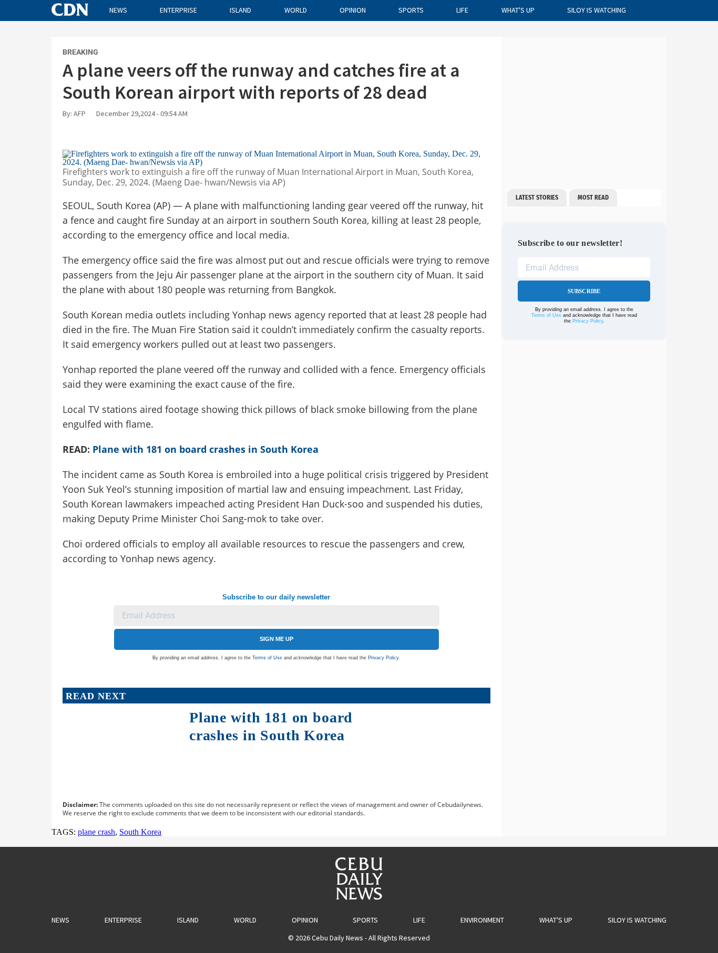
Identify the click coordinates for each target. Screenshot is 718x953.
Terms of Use (267, 657)
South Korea (140, 831)
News (118, 10)
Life (462, 10)
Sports (411, 10)
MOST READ (593, 197)
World (295, 10)
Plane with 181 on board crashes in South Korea (206, 449)
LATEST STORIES (537, 197)
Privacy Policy (383, 657)
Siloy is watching (596, 10)
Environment (482, 920)
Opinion (353, 10)
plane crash (96, 831)
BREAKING (80, 52)
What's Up (518, 10)
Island (240, 10)
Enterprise (178, 10)
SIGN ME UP (276, 639)
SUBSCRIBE (584, 291)
